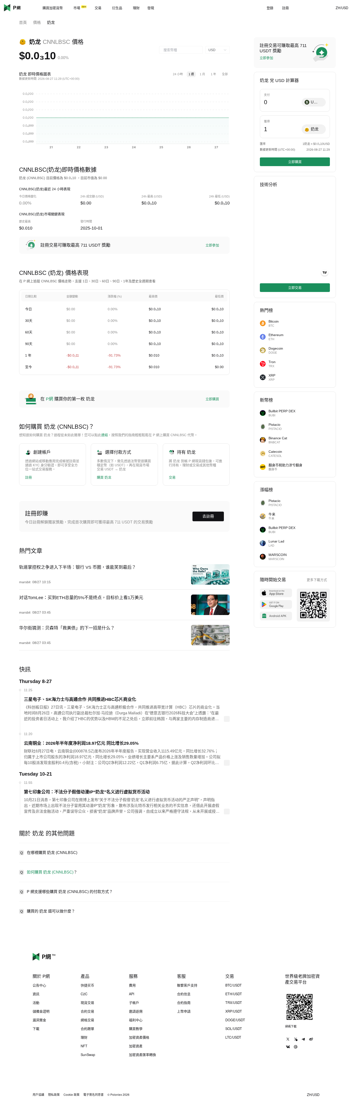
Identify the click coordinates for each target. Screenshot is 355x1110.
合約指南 (184, 1002)
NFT (84, 1045)
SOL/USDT (233, 1028)
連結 (104, 435)
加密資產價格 (139, 1037)
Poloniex (19, 7)
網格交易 (87, 1019)
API (131, 993)
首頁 (23, 22)
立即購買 (212, 399)
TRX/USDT (233, 1002)
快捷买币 (87, 985)
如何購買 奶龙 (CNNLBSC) (50, 872)
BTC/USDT (233, 985)
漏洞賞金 (39, 1019)
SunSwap (88, 1054)
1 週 (191, 74)
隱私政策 (54, 1094)
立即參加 (212, 245)
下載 (36, 1028)
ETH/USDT (233, 993)
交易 (172, 477)
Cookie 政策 (71, 1094)
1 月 (202, 74)
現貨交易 (87, 1002)
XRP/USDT (233, 1011)
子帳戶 (134, 1002)
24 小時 (178, 74)
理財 (84, 1037)
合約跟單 (87, 1028)
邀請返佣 (135, 1011)
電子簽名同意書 (93, 1094)
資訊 (36, 993)
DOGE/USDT (235, 1019)
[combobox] (180, 50)
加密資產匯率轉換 (142, 1054)
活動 (36, 1002)
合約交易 (87, 1011)
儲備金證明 (41, 1011)
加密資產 (135, 1045)
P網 (49, 399)
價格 (37, 22)
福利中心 (135, 1019)
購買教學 (135, 1028)
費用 (132, 985)
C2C (84, 993)
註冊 (28, 477)
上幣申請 (184, 1011)
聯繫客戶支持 (187, 985)
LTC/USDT (233, 1037)
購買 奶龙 (104, 477)
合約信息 (184, 993)
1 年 (213, 74)
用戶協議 (38, 1094)
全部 (225, 74)
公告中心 (39, 985)
